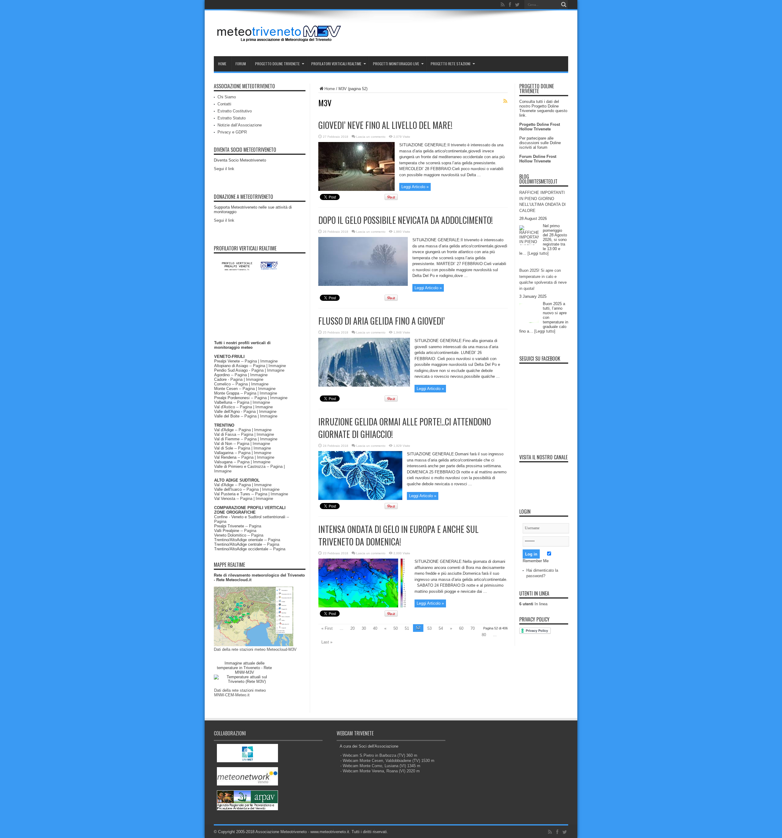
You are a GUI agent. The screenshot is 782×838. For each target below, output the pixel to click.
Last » (326, 642)
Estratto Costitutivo (234, 111)
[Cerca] (563, 4)
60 (461, 628)
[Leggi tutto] (538, 253)
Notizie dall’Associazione (239, 125)
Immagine (269, 361)
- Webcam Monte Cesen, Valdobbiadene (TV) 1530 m (387, 760)
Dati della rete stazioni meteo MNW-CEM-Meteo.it (240, 692)
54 (441, 628)
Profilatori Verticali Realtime (336, 63)
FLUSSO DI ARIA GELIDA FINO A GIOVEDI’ (381, 321)
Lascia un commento (371, 136)
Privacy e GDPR (232, 132)
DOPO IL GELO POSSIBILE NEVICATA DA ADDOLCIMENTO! (405, 220)
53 (429, 628)
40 (375, 628)
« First (327, 628)
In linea (533, 604)
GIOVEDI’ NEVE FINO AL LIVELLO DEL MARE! (385, 125)
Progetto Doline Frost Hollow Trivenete (539, 126)
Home (222, 63)
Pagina (251, 361)
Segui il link (224, 168)
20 (352, 628)
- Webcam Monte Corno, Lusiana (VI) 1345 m (380, 765)
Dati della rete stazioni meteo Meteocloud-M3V (255, 649)
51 (407, 628)
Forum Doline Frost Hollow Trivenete (537, 158)
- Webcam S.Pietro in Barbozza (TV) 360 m (378, 755)
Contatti (224, 104)
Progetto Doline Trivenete (277, 63)
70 (472, 628)
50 (395, 628)
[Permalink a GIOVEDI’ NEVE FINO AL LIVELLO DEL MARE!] (356, 189)
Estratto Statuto (231, 118)
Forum (241, 63)
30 (364, 628)
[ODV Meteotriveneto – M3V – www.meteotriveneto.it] (279, 41)
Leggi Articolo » (415, 186)
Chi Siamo (226, 97)
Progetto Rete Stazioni (450, 63)
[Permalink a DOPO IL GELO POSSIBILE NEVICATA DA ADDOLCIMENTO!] (363, 284)
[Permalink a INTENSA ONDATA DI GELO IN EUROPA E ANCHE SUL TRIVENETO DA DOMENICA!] (364, 606)
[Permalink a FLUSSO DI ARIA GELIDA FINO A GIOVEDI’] (364, 385)
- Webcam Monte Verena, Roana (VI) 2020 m (380, 771)
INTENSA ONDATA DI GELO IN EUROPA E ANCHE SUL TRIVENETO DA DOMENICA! (398, 535)
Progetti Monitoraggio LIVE (396, 63)
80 (484, 634)
